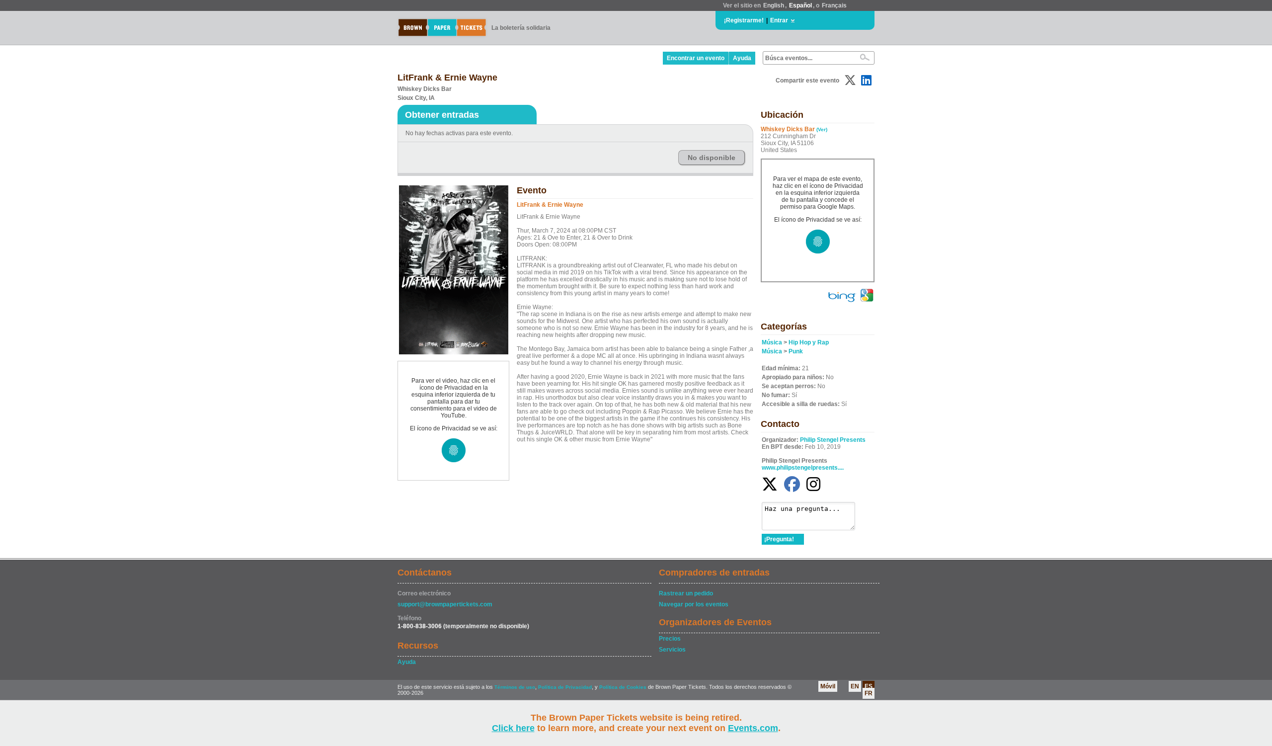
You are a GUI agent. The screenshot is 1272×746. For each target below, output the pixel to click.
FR (869, 693)
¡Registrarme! (744, 20)
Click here (513, 728)
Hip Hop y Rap (809, 342)
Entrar (779, 20)
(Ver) (821, 129)
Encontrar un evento (695, 58)
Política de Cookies (622, 687)
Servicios (672, 649)
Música (772, 342)
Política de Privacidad (565, 687)
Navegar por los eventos (693, 604)
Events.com (753, 728)
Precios (670, 638)
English (773, 5)
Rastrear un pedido (686, 593)
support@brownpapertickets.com (445, 604)
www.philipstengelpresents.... (803, 467)
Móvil (827, 686)
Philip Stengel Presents (833, 439)
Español (800, 5)
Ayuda (742, 58)
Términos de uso (514, 687)
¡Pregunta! (779, 539)
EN (855, 686)
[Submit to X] (850, 80)
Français (834, 5)
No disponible (711, 158)
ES (869, 686)
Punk (796, 351)
